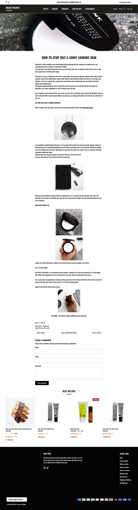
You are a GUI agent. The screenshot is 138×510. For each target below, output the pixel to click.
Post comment (42, 383)
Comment (38, 366)
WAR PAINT (13, 504)
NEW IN (45, 9)
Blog (121, 458)
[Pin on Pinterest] (44, 322)
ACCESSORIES (90, 9)
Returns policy (124, 464)
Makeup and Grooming (44, 328)
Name (36, 347)
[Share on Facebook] (42, 322)
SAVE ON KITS (76, 9)
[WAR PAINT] (13, 8)
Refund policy (124, 473)
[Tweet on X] (39, 322)
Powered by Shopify (21, 504)
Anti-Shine (86, 263)
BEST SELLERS (69, 391)
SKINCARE (65, 9)
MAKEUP (55, 9)
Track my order (124, 467)
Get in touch (123, 477)
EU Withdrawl (124, 483)
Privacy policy (124, 461)
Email (36, 357)
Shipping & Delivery (125, 480)
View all (69, 394)
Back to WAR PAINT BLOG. (69, 333)
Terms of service (125, 470)
